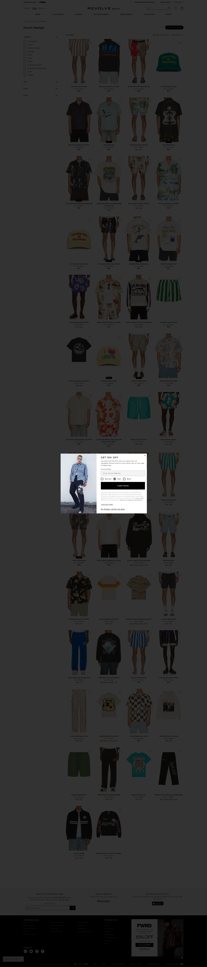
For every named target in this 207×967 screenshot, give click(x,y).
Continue (123, 486)
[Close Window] (145, 455)
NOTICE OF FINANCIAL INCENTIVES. (131, 500)
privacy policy (139, 498)
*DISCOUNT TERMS (107, 504)
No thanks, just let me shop (113, 509)
